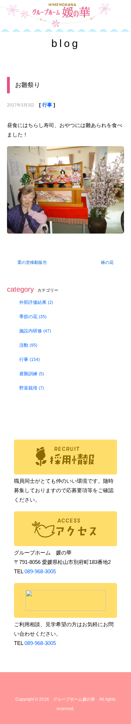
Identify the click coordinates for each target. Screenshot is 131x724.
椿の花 (107, 262)
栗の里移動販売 (32, 262)
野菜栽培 (31, 388)
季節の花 (32, 316)
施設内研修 (35, 330)
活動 (28, 345)
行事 (47, 105)
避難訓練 (31, 373)
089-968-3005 (40, 571)
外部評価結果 (36, 302)
